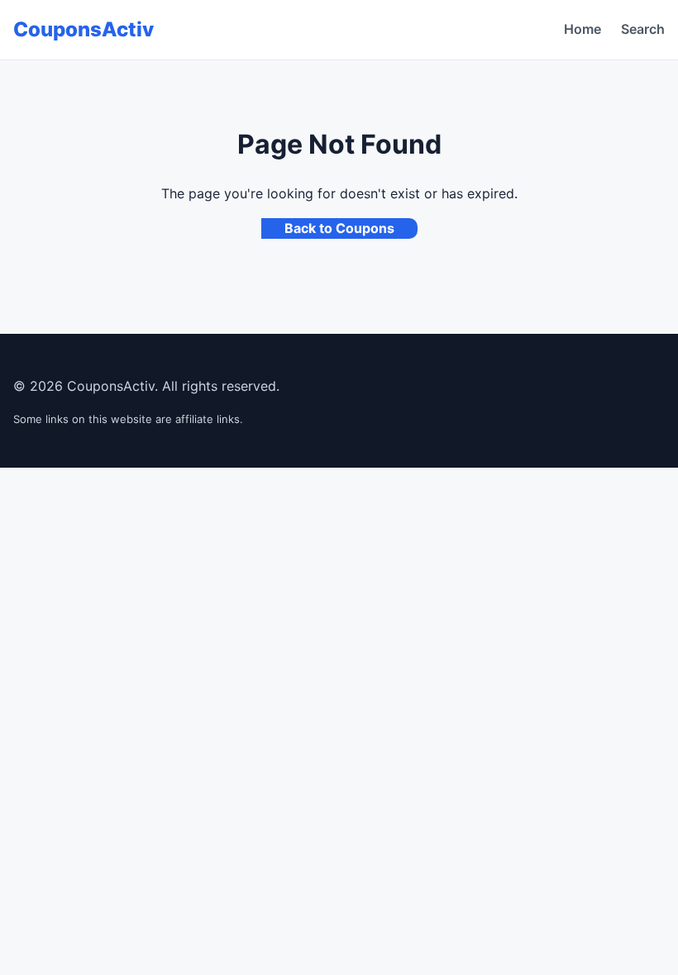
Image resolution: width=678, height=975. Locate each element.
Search (643, 29)
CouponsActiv (83, 29)
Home (582, 29)
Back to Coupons (339, 228)
